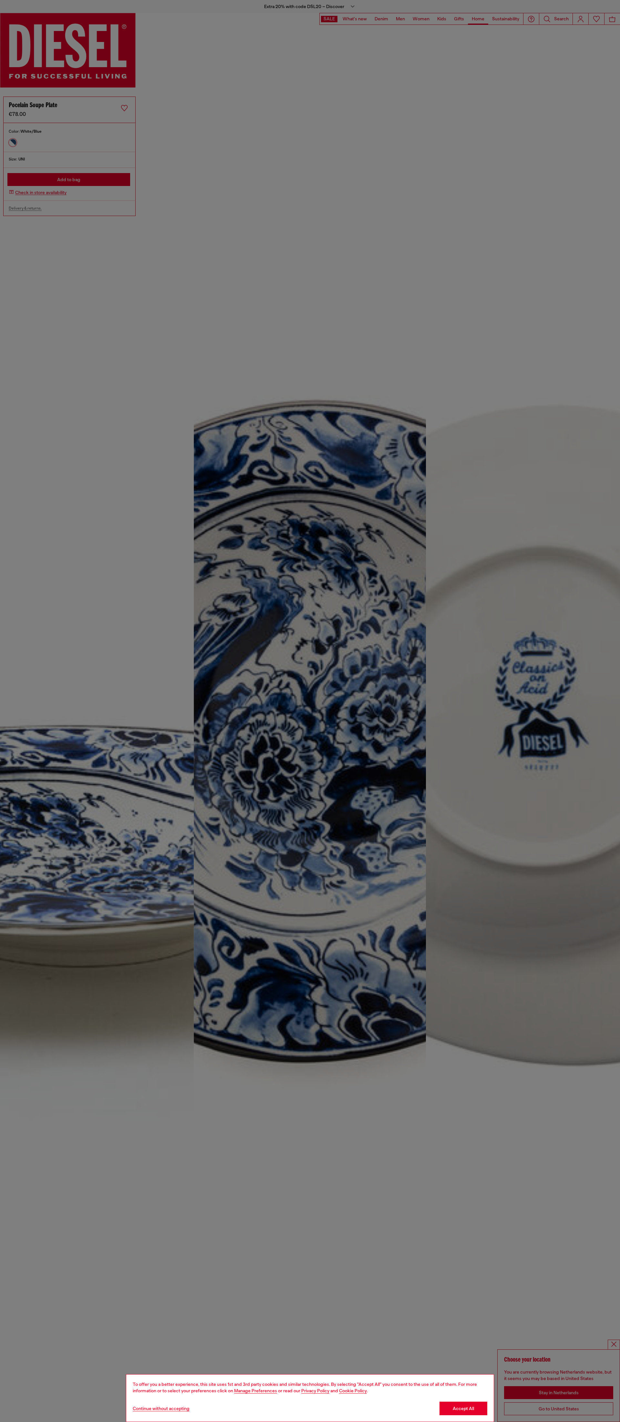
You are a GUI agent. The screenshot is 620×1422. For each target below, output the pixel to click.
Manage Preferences (255, 1390)
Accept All (463, 1408)
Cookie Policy (353, 1390)
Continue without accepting (161, 1408)
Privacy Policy (315, 1390)
